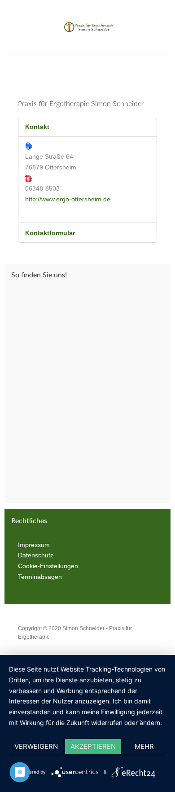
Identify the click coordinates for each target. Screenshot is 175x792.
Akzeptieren (93, 746)
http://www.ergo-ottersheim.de (67, 199)
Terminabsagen (40, 576)
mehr (144, 746)
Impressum (34, 544)
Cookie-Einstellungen (48, 566)
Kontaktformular (50, 232)
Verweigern (36, 746)
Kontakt (37, 126)
